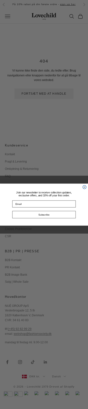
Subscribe (43, 214)
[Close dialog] (84, 187)
